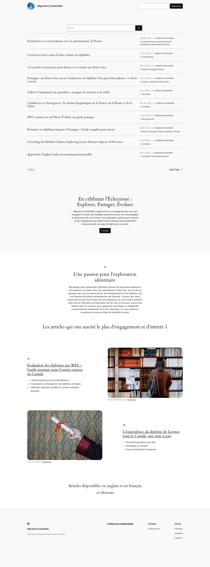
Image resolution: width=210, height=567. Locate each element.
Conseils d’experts (149, 42)
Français (160, 42)
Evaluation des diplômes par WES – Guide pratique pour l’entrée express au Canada (55, 369)
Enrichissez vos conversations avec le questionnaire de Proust (64, 41)
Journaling (153, 82)
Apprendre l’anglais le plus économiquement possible (59, 154)
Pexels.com (131, 400)
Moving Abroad (148, 119)
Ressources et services (160, 44)
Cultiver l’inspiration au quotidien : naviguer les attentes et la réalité (68, 92)
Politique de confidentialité (120, 524)
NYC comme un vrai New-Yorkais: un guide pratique (60, 117)
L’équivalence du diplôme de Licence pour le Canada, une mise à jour (151, 434)
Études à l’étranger (149, 69)
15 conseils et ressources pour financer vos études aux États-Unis (66, 67)
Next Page (176, 169)
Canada (145, 82)
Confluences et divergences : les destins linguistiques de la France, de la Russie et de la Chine (79, 105)
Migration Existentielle (49, 5)
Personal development (160, 156)
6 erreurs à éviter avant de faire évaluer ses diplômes (58, 55)
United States (163, 82)
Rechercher (176, 6)
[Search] (138, 28)
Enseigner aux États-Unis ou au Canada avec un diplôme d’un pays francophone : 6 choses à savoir (82, 80)
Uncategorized (147, 57)
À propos (105, 231)
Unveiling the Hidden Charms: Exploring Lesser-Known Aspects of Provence (75, 142)
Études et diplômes (165, 131)
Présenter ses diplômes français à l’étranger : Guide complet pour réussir (71, 129)
